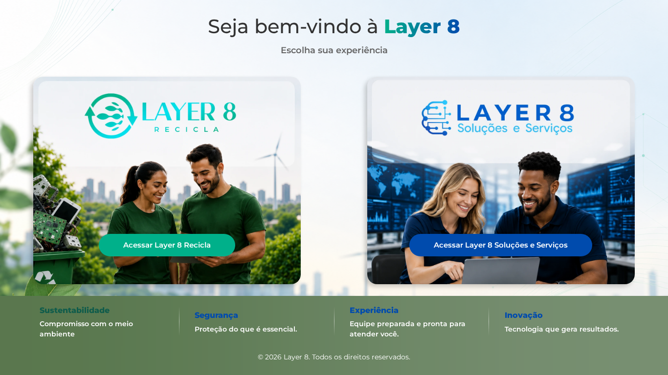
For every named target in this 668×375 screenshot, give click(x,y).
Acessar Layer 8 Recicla (167, 245)
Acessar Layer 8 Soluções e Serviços (501, 245)
